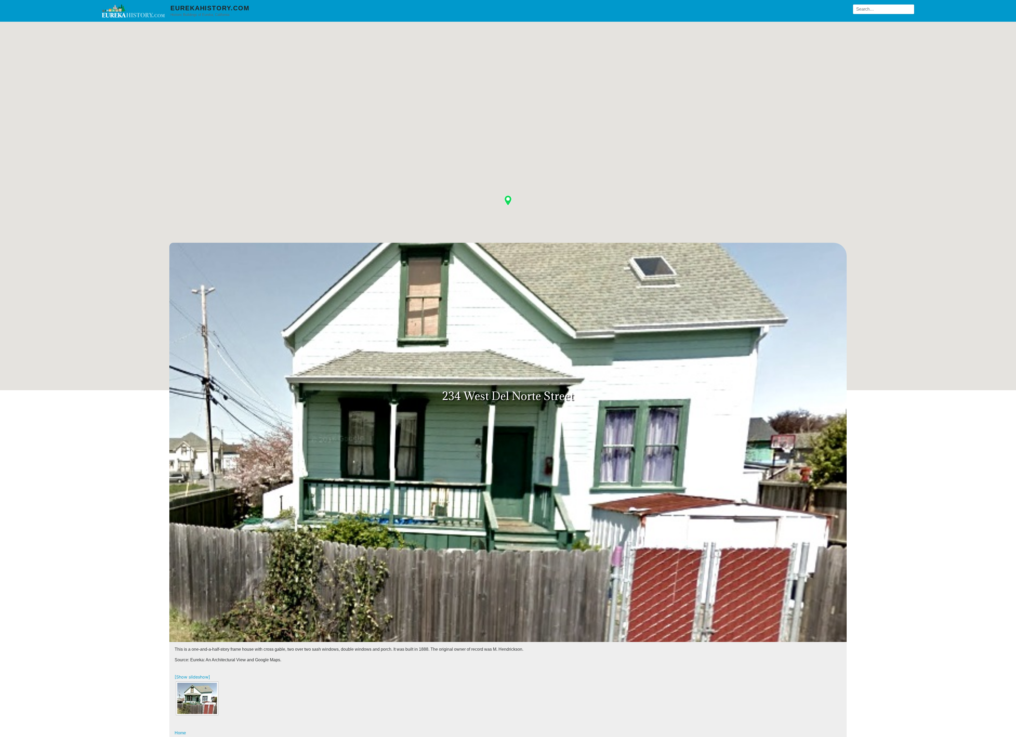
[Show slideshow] (192, 677)
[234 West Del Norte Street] (197, 698)
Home (180, 733)
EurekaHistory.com (210, 8)
